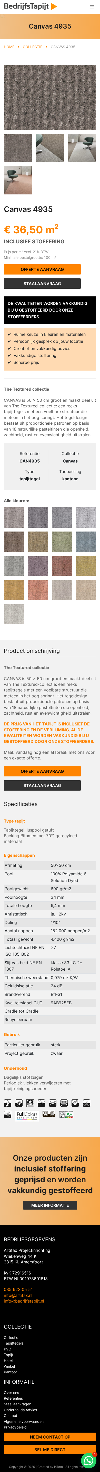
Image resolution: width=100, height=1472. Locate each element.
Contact (10, 1415)
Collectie (32, 47)
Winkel (9, 1366)
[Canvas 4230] (86, 566)
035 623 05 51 (18, 1289)
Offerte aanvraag (42, 269)
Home (9, 47)
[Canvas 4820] (14, 542)
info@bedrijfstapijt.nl (24, 1301)
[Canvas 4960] (62, 517)
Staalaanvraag (42, 283)
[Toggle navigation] (91, 7)
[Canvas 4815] (38, 542)
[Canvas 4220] (38, 590)
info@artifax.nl (18, 1295)
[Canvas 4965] (38, 517)
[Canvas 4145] (86, 590)
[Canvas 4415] (38, 566)
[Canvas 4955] (86, 517)
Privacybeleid (15, 1427)
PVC (7, 1349)
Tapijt (8, 1355)
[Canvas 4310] (62, 566)
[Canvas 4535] (14, 566)
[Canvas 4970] (14, 517)
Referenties (13, 1398)
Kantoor (10, 1372)
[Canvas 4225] (14, 590)
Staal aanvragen (17, 1404)
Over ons (11, 1392)
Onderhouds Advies (20, 1410)
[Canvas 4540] (86, 542)
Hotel (8, 1360)
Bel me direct (50, 1449)
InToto (58, 1467)
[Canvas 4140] (14, 614)
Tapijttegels (13, 1343)
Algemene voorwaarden (24, 1421)
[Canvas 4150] (62, 590)
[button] (88, 1460)
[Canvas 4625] (62, 542)
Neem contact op (50, 1437)
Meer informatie (50, 1205)
